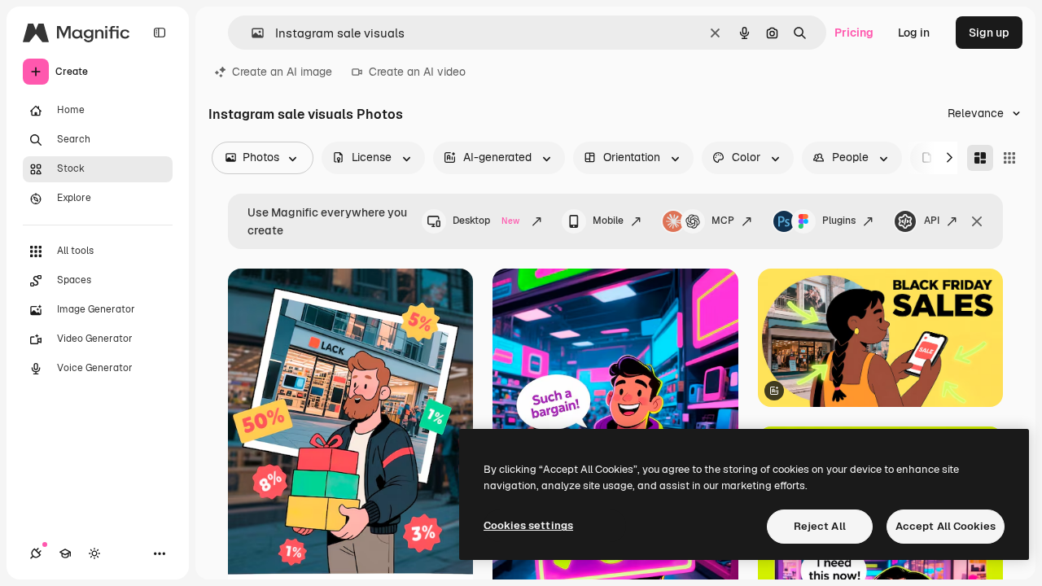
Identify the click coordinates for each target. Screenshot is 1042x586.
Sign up (989, 32)
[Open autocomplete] (251, 33)
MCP (722, 220)
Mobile (608, 220)
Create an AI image (282, 71)
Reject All (820, 526)
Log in (914, 32)
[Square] (1009, 158)
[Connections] (36, 553)
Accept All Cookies (945, 526)
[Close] (976, 221)
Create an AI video (417, 71)
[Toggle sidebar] (160, 33)
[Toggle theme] (94, 553)
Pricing (853, 32)
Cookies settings (528, 525)
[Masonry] (980, 158)
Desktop (486, 220)
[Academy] (65, 553)
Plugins (839, 220)
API (931, 220)
